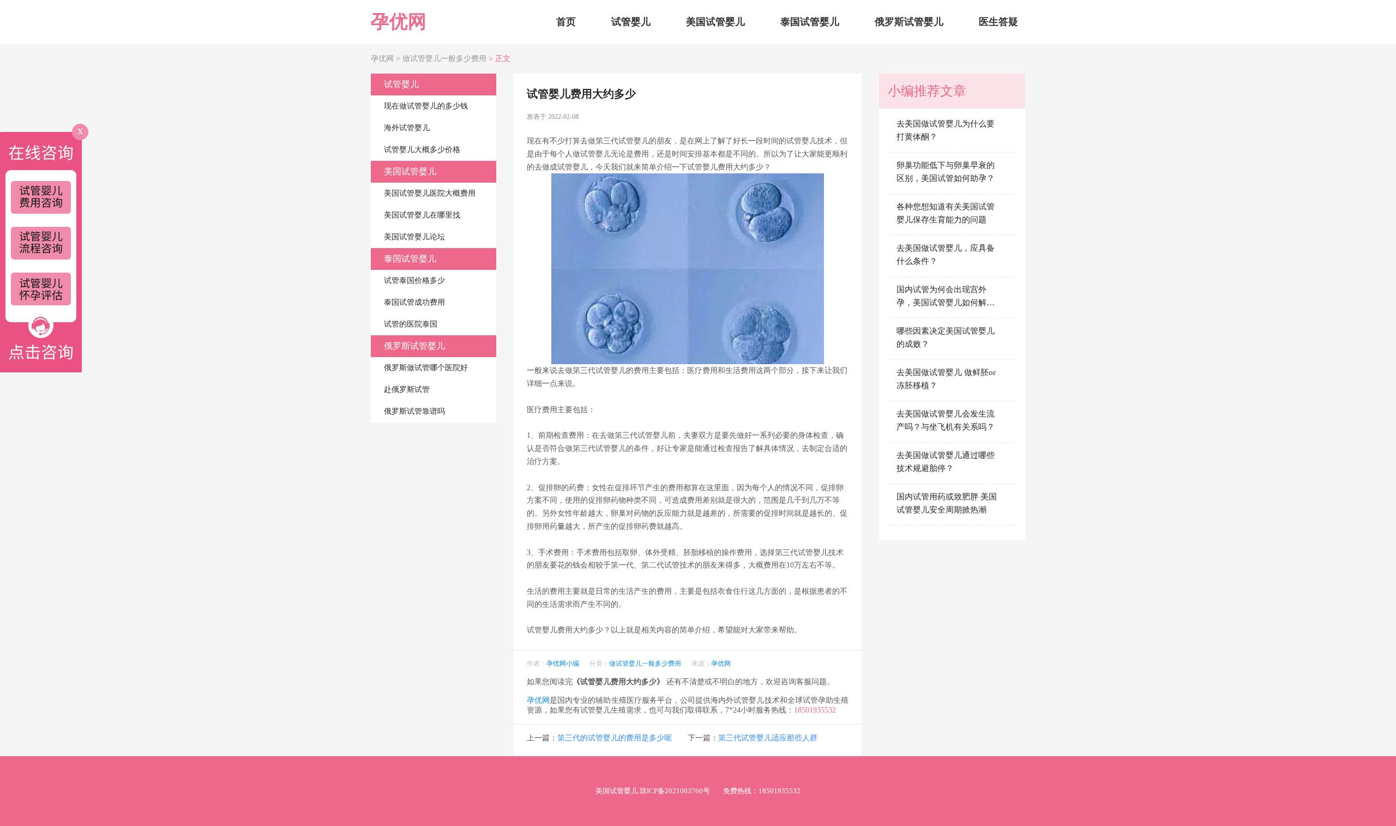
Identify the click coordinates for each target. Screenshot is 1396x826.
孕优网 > (386, 59)
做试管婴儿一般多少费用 (444, 59)
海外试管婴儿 (407, 128)
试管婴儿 (631, 21)
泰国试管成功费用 (414, 302)
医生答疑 (998, 21)
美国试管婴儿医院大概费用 (430, 193)
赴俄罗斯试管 (407, 389)
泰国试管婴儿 (809, 21)
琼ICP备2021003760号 (675, 791)
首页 (566, 21)
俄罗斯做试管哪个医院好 (426, 368)
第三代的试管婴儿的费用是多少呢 (614, 738)
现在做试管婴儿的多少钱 (426, 106)
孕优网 (398, 21)
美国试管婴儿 (715, 21)
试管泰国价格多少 (414, 280)
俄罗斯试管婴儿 (909, 21)
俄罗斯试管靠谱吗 (414, 411)
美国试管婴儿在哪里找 (422, 215)
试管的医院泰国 (410, 324)
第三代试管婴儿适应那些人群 (767, 738)
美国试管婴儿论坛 (414, 237)
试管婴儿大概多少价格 (422, 150)
